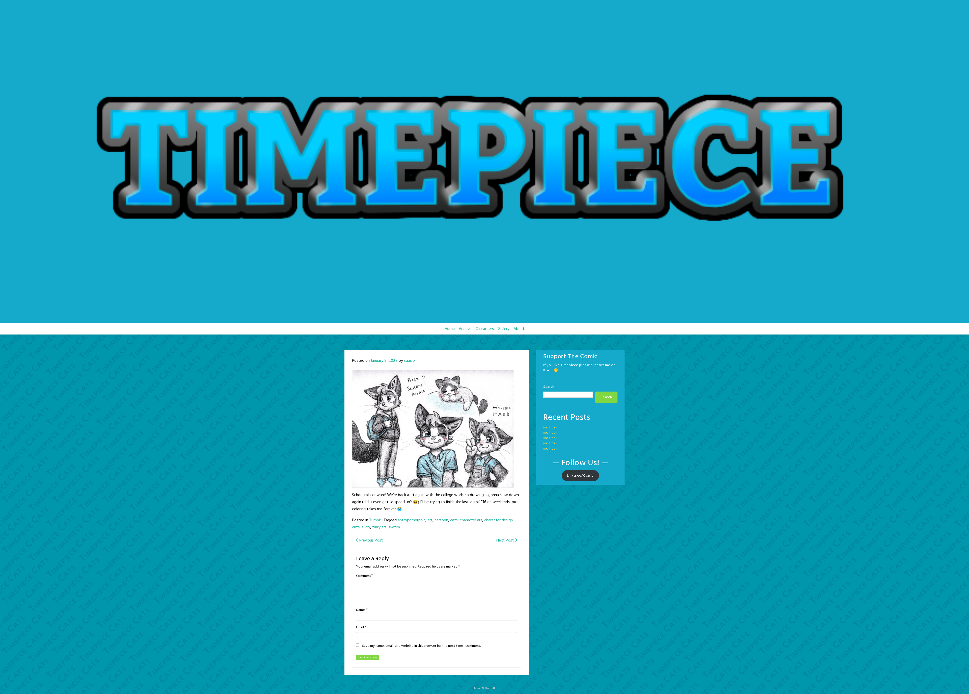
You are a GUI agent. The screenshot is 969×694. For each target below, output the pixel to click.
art (430, 520)
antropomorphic (411, 520)
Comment (363, 576)
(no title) (550, 427)
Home (450, 329)
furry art (379, 527)
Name (360, 610)
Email (360, 627)
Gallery (503, 329)
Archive (465, 329)
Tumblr (375, 520)
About (519, 329)
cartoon (441, 520)
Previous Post (370, 540)
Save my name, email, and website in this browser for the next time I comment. (421, 646)
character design (498, 520)
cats (454, 520)
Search (548, 387)
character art (471, 520)
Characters (484, 329)
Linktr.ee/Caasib (580, 476)
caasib (409, 360)
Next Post (505, 540)
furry (366, 527)
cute (356, 527)
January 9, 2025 (384, 360)
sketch (394, 527)
